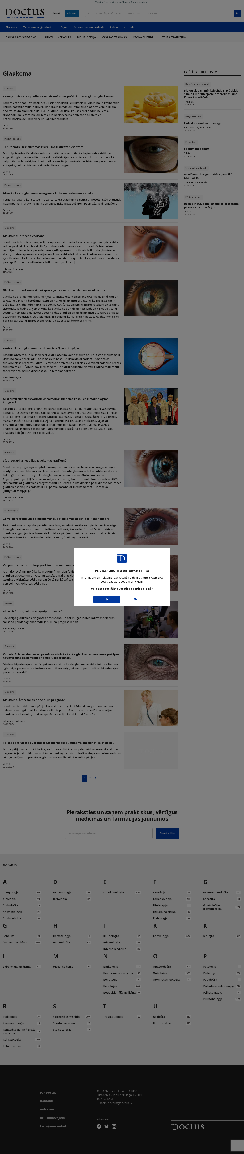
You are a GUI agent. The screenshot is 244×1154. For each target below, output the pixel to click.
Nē (135, 599)
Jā (107, 599)
